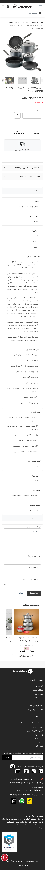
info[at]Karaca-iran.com (20, 794)
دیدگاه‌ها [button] (34, 518)
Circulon (36, 132)
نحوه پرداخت (38, 698)
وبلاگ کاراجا (39, 734)
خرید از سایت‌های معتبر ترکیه (32, 723)
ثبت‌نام (7, 757)
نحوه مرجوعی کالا (36, 706)
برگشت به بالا (20, 671)
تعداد (39, 110)
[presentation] (42, 80)
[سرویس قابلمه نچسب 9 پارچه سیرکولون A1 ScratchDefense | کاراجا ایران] (22, 52)
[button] (4, 6)
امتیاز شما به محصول (32, 579)
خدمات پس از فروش (35, 709)
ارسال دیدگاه (34, 593)
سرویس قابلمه (19, 132)
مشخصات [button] (34, 191)
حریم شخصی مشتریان (34, 731)
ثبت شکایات (38, 738)
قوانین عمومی (37, 686)
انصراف (21, 593)
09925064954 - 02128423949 (29, 790)
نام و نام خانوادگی (33, 556)
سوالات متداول (37, 690)
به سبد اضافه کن (26, 656)
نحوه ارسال (39, 702)
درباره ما (40, 742)
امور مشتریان (38, 727)
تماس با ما (39, 746)
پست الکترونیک (34, 568)
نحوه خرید (39, 694)
